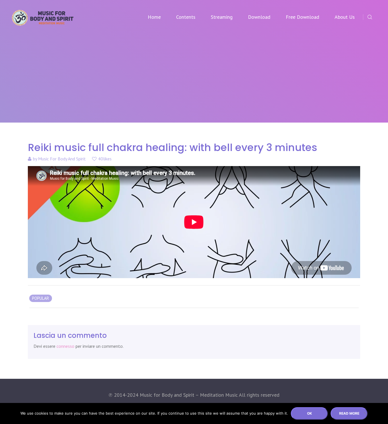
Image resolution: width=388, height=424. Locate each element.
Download (259, 17)
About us (345, 17)
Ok (309, 413)
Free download (302, 17)
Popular (40, 298)
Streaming (222, 17)
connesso (65, 346)
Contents (185, 17)
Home (154, 17)
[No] (365, 413)
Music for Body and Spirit (62, 159)
